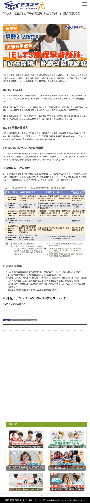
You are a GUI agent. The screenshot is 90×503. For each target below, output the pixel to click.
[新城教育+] (24, 6)
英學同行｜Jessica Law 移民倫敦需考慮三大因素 (34, 298)
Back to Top (44, 495)
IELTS (13, 320)
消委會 (27, 320)
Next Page (45, 312)
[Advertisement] (45, 358)
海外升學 (20, 320)
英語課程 (33, 320)
